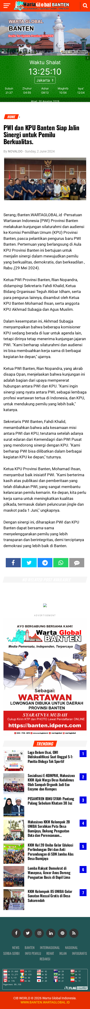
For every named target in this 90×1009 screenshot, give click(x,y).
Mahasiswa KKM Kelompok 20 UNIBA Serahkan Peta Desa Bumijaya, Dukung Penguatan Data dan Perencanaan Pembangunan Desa (49, 829)
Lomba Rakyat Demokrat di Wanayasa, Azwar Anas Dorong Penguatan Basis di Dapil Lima (49, 872)
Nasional (71, 947)
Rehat (50, 953)
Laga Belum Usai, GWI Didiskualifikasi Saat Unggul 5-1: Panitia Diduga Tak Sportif (50, 757)
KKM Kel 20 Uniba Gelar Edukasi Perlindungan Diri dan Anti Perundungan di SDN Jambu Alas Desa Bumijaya (51, 852)
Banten (30, 947)
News (15, 947)
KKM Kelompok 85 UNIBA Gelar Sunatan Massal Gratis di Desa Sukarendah (50, 896)
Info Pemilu (33, 953)
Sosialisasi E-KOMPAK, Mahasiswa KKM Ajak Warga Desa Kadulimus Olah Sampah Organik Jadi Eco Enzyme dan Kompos (51, 782)
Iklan (63, 953)
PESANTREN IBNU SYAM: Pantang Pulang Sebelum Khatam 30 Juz (51, 800)
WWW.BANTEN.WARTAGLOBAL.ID (45, 1002)
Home (11, 116)
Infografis (79, 953)
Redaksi (45, 958)
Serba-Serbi (11, 953)
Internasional (50, 947)
